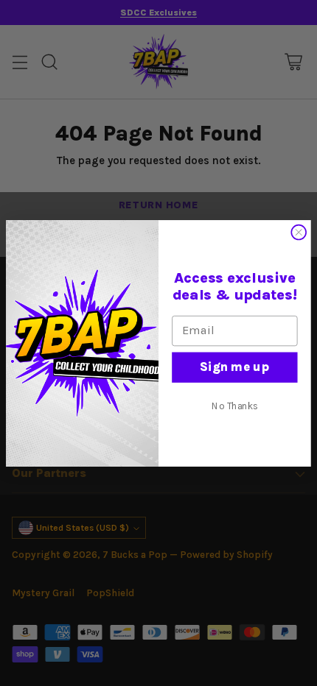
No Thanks (235, 405)
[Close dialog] (298, 231)
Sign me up (234, 366)
